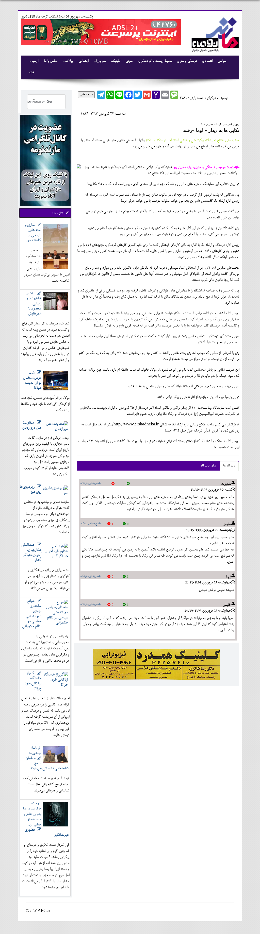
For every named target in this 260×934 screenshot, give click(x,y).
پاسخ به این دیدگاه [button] (90, 483)
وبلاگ (69, 61)
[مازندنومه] (214, 33)
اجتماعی (83, 61)
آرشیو (35, 61)
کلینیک (115, 61)
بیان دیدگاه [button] (208, 466)
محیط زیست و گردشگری (155, 61)
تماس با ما (50, 61)
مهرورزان (100, 61)
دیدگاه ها (229, 466)
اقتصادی (207, 61)
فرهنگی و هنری (187, 61)
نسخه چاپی (86, 94)
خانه (31, 73)
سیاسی (222, 61)
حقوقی (129, 61)
